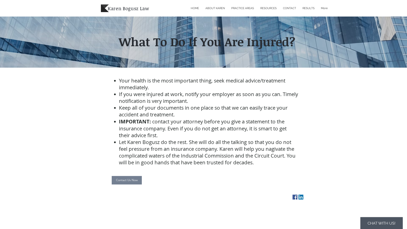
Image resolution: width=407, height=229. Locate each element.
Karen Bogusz (123, 8)
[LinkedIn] (300, 197)
